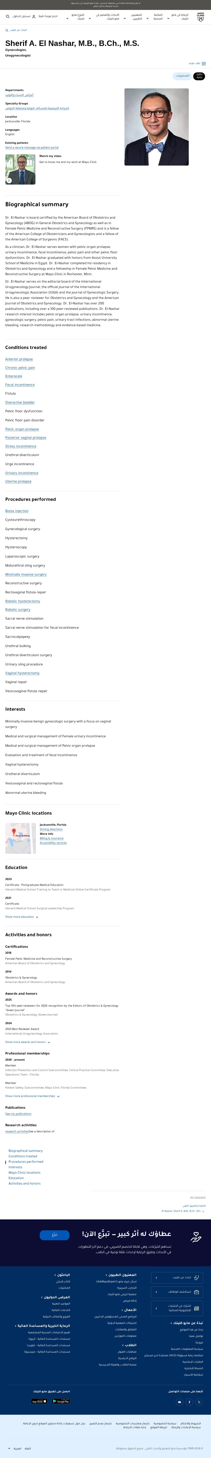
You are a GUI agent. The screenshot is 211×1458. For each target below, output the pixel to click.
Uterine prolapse (18, 482)
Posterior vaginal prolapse (25, 438)
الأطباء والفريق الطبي (194, 1206)
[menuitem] (199, 76)
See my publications (18, 1114)
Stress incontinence (20, 447)
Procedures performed (30, 500)
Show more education (19, 917)
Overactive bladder (20, 403)
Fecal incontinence (20, 385)
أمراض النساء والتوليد (19, 95)
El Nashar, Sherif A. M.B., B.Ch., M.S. (180, 1211)
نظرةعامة (199, 76)
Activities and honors (28, 935)
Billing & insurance (51, 838)
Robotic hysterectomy (22, 602)
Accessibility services (53, 843)
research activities (17, 1131)
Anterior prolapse (19, 360)
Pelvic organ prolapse (22, 430)
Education (16, 868)
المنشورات (182, 76)
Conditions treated (26, 348)
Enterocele (13, 377)
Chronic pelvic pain (20, 368)
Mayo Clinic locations (28, 813)
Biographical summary (36, 205)
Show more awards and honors (25, 1042)
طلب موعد (194, 63)
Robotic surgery (17, 610)
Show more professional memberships (30, 1096)
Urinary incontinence (21, 473)
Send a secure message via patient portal (32, 148)
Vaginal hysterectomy (22, 673)
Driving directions (51, 829)
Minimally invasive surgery (26, 575)
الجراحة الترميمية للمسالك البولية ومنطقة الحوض (37, 108)
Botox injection (17, 511)
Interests (15, 709)
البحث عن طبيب (18, 30)
